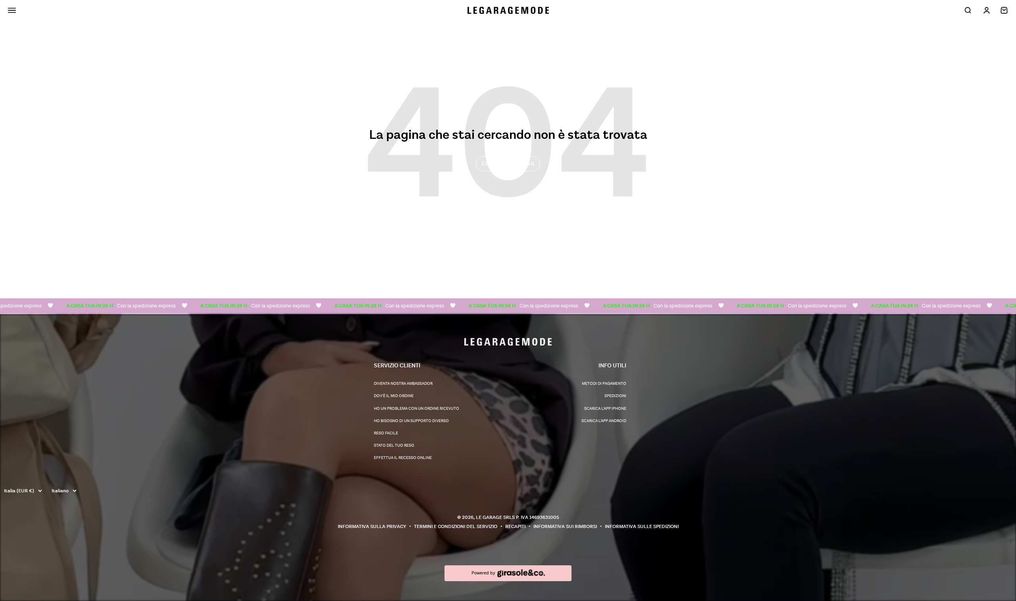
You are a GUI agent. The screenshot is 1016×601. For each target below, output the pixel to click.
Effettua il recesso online (403, 457)
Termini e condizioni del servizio (455, 527)
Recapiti (515, 527)
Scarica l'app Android (603, 421)
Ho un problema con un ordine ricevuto (416, 408)
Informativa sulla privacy (372, 527)
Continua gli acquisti (508, 163)
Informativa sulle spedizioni (642, 527)
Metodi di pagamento (604, 383)
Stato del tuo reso (394, 445)
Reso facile (386, 433)
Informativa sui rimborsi (565, 527)
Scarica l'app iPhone (605, 408)
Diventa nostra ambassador (403, 383)
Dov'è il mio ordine (394, 396)
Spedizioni (615, 396)
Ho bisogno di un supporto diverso (411, 421)
